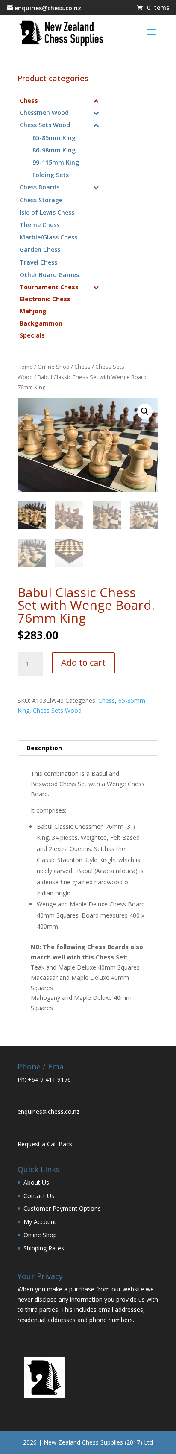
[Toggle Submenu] (96, 101)
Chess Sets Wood (57, 710)
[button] (145, 411)
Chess (82, 366)
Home (25, 366)
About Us (36, 1182)
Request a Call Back (45, 1144)
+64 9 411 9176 (49, 1079)
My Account (39, 1222)
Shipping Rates (43, 1248)
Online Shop (54, 366)
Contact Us (38, 1196)
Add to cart (83, 662)
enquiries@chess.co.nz (48, 1111)
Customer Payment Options (62, 1208)
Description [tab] (44, 748)
